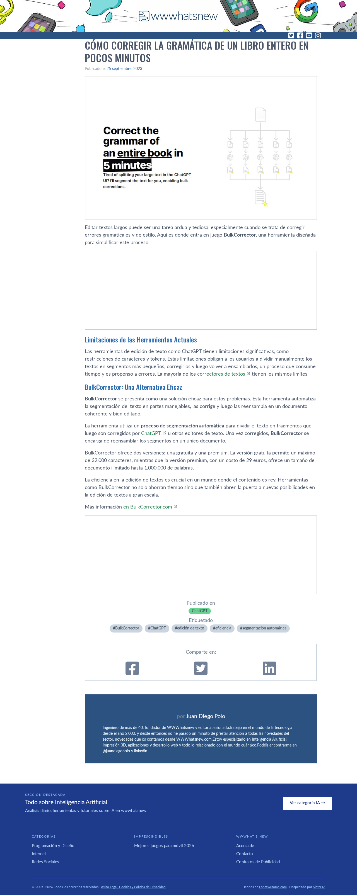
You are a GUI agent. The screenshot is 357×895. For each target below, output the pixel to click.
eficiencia (223, 628)
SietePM (319, 887)
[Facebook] (300, 35)
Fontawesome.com (273, 887)
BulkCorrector (127, 628)
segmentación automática (264, 628)
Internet (39, 854)
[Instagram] (318, 35)
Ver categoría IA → (307, 803)
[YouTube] (309, 35)
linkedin (140, 751)
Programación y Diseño (53, 846)
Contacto (244, 854)
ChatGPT (151, 433)
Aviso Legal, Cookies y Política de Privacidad (133, 887)
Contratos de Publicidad (258, 862)
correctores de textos (221, 374)
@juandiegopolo (116, 751)
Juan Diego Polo (205, 716)
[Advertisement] (201, 290)
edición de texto (190, 628)
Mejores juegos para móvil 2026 (164, 846)
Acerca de (245, 846)
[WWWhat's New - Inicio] (178, 16)
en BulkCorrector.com (147, 507)
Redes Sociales (45, 862)
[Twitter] (291, 35)
